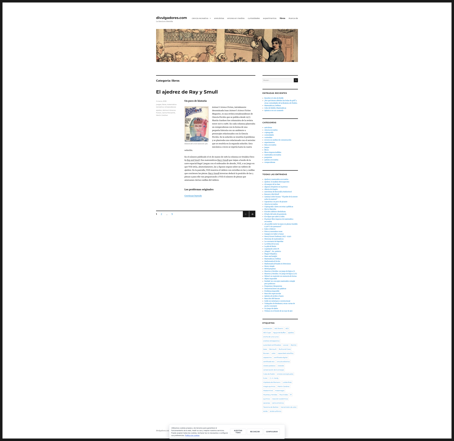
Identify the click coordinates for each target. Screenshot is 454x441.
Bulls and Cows (285, 349)
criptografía (268, 133)
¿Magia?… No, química (272, 251)
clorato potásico (269, 366)
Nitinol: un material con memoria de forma (280, 276)
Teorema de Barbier (271, 407)
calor (273, 353)
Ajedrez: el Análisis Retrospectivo (276, 182)
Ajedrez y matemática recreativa (276, 179)
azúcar (285, 345)
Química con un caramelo (273, 111)
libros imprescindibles (272, 152)
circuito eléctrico (283, 361)
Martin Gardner (162, 115)
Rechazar (255, 432)
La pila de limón (270, 246)
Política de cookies (192, 435)
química (266, 399)
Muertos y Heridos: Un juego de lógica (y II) (280, 274)
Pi (291, 395)
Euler (265, 378)
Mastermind (268, 390)
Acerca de (293, 18)
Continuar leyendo (193, 196)
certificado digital (281, 357)
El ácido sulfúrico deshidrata (275, 212)
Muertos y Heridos (270, 395)
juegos (158, 104)
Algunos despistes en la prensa (276, 187)
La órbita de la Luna (271, 244)
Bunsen (266, 353)
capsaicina (267, 357)
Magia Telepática (270, 254)
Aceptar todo (238, 432)
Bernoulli (273, 349)
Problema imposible (271, 291)
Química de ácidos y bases (274, 296)
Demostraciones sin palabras (275, 289)
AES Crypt (267, 332)
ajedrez (159, 110)
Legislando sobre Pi (271, 249)
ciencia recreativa (200, 18)
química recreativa (271, 160)
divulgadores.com (171, 18)
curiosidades (254, 18)
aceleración (267, 328)
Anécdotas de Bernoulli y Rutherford (278, 192)
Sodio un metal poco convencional (277, 301)
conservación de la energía (273, 370)
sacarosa (266, 403)
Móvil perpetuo (270, 269)
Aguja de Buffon (279, 332)
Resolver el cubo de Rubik (273, 98)
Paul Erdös (283, 395)
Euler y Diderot (269, 229)
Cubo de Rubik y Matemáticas (275, 108)
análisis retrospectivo (271, 341)
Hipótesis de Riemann (271, 382)
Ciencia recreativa (271, 204)
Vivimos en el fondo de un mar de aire (278, 311)
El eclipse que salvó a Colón (274, 217)
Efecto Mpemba (270, 209)
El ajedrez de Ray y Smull (187, 92)
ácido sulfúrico (275, 411)
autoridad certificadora (272, 345)
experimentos (269, 18)
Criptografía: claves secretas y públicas (278, 207)
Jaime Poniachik (168, 113)
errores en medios (235, 18)
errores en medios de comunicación (277, 140)
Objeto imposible (270, 279)
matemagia (279, 390)
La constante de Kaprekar (273, 241)
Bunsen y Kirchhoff (271, 194)
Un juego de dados (271, 308)
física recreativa (270, 145)
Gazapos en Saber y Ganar (274, 234)
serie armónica (278, 403)
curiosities (268, 137)
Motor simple (269, 266)
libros (282, 18)
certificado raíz (269, 361)
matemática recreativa (272, 155)
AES (287, 328)
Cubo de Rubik (269, 374)
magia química (269, 386)
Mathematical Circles (272, 261)
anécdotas (219, 18)
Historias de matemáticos (274, 239)
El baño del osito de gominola (275, 214)
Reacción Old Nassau (272, 299)
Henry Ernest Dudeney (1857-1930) (277, 236)
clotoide (281, 366)
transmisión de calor (289, 407)
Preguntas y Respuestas (273, 286)
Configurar (272, 432)
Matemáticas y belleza (272, 106)
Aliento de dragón (271, 189)
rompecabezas (170, 107)
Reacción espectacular (272, 294)
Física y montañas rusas (273, 231)
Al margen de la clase (272, 184)
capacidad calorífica (285, 353)
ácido (265, 411)
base (265, 349)
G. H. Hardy (274, 378)
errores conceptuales (285, 374)
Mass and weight (270, 256)
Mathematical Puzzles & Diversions (277, 264)
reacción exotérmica (280, 399)
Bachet (293, 345)
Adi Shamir (279, 328)
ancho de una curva (271, 337)
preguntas (268, 157)
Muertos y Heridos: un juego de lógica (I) (279, 271)
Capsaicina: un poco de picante (275, 202)
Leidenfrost (287, 382)
